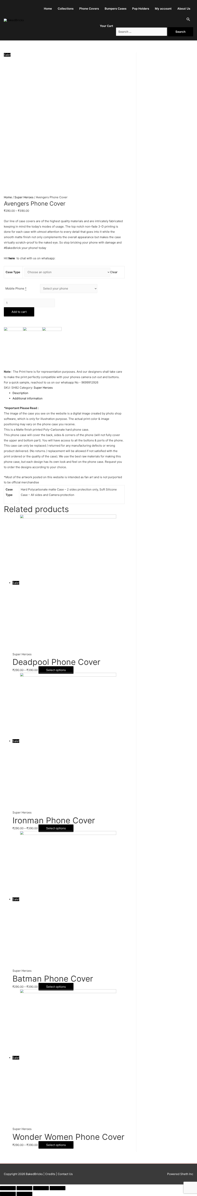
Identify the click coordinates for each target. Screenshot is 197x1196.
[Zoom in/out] (57, 1188)
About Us (183, 8)
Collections (65, 8)
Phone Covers (89, 8)
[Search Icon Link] (188, 20)
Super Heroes (23, 197)
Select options (56, 670)
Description (20, 393)
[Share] (24, 1188)
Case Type (13, 272)
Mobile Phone (16, 288)
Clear (114, 272)
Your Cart (106, 26)
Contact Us (65, 1174)
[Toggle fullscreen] (41, 1188)
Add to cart (19, 312)
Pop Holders (140, 8)
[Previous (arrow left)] (8, 1194)
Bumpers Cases (115, 8)
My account (163, 8)
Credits (50, 1174)
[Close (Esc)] (8, 1188)
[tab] (69, 393)
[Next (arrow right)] (24, 1194)
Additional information (28, 398)
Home (48, 8)
